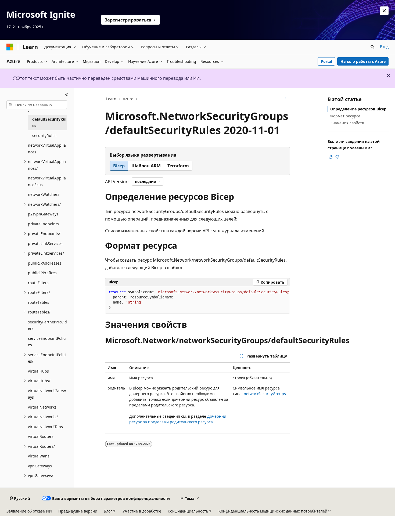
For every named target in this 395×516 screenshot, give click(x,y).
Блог (108, 511)
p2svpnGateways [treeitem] (43, 213)
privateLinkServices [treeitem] (45, 243)
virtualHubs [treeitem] (38, 371)
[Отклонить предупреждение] (384, 10)
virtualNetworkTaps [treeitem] (45, 426)
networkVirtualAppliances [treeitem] (47, 148)
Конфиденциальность (188, 511)
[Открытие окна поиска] (372, 47)
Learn (111, 98)
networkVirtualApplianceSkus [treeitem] (47, 181)
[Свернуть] (66, 94)
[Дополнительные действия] (285, 99)
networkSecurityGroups (265, 393)
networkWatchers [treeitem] (43, 194)
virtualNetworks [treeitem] (42, 407)
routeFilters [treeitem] (38, 282)
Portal (326, 61)
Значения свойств (347, 122)
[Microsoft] (9, 47)
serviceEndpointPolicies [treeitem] (47, 342)
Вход (384, 46)
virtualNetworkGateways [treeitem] (47, 394)
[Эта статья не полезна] (337, 157)
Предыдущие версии (77, 511)
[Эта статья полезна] (331, 157)
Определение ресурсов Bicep (358, 108)
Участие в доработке (142, 511)
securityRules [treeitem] (44, 135)
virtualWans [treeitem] (38, 456)
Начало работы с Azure (363, 61)
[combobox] (36, 104)
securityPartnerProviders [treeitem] (47, 325)
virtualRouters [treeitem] (40, 436)
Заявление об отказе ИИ (29, 511)
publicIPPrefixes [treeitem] (42, 272)
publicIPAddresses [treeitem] (44, 263)
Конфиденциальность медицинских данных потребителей (272, 511)
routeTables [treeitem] (38, 302)
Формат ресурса (345, 115)
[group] (197, 299)
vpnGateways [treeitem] (40, 465)
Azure (128, 98)
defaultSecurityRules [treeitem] (49, 122)
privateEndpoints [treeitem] (43, 223)
